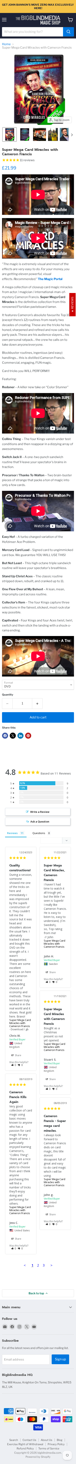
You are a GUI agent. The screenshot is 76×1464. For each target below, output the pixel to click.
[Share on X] (13, 736)
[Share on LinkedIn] (20, 736)
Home (6, 44)
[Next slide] (72, 134)
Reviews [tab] (12, 833)
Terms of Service (48, 1448)
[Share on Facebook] (5, 736)
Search (13, 1440)
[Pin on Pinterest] (28, 736)
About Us (46, 1440)
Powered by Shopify (38, 1456)
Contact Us (29, 1440)
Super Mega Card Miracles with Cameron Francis (20, 1023)
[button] (9, 134)
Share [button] (17, 1055)
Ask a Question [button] (39, 821)
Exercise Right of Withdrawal (25, 1444)
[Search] (68, 31)
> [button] (51, 1265)
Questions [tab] (38, 833)
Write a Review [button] (39, 812)
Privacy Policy (56, 1444)
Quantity (7, 694)
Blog (59, 1440)
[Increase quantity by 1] (37, 703)
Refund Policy (25, 1448)
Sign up (60, 1359)
